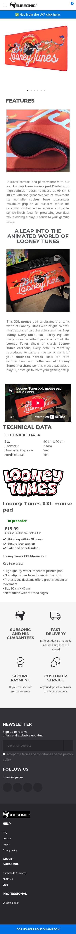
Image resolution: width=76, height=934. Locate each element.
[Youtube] (17, 787)
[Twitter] (27, 787)
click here (53, 14)
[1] (68, 745)
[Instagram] (37, 787)
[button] (27, 90)
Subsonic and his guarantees (20, 633)
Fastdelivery (55, 631)
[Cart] (71, 5)
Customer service (55, 678)
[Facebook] (7, 787)
